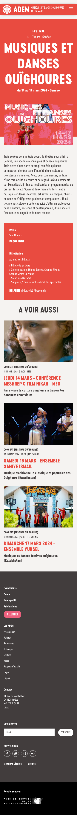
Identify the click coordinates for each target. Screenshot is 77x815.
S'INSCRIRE (65, 732)
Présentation (9, 632)
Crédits (32, 764)
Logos (6, 672)
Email (6, 707)
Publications (10, 607)
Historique (8, 649)
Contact (7, 655)
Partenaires (9, 643)
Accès (6, 661)
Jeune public (10, 600)
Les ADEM (9, 626)
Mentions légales (13, 764)
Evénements (10, 588)
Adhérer (7, 637)
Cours (7, 594)
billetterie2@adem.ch (34, 290)
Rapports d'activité (12, 666)
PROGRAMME (16, 241)
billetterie (13, 614)
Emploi (7, 678)
